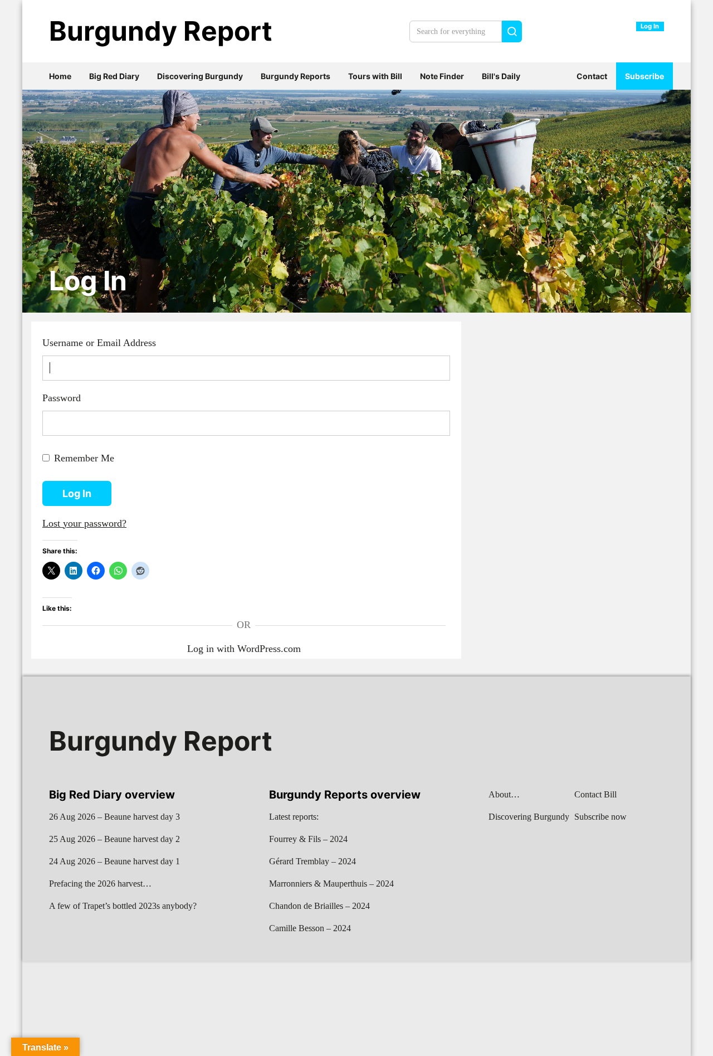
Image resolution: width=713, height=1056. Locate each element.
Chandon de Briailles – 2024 (319, 906)
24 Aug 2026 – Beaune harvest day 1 (114, 861)
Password (61, 397)
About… (504, 794)
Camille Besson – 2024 (310, 928)
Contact (592, 76)
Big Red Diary (114, 76)
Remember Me (84, 458)
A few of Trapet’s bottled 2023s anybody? (123, 906)
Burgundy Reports (295, 76)
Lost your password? (84, 523)
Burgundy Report (160, 30)
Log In (88, 281)
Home (60, 76)
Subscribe (644, 76)
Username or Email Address (99, 342)
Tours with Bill (375, 76)
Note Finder (442, 76)
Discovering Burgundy (200, 76)
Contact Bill (595, 794)
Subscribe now (600, 816)
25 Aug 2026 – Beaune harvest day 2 (114, 839)
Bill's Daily (501, 76)
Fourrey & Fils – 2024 (308, 839)
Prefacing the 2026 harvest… (100, 883)
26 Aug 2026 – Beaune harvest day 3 (114, 816)
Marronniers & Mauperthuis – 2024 (331, 883)
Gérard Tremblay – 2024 (312, 861)
